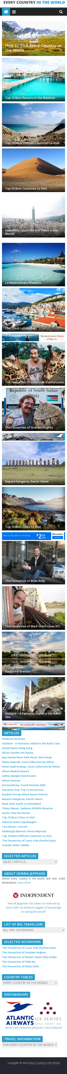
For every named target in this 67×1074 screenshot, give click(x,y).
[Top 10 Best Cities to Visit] (33, 489)
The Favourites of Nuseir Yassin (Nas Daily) (29, 957)
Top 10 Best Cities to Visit (23, 527)
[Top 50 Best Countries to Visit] (33, 151)
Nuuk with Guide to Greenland (21, 803)
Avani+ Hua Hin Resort (16, 813)
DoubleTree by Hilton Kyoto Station (25, 794)
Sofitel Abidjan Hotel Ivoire (19, 776)
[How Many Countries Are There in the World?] (33, 196)
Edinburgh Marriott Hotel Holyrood (24, 831)
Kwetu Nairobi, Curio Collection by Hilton (28, 762)
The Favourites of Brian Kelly (25, 581)
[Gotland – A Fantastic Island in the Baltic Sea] (33, 679)
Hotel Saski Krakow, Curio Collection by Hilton (31, 766)
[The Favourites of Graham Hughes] (33, 390)
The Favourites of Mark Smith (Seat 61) (32, 626)
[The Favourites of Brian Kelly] (33, 543)
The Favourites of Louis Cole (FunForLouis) (34, 382)
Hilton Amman (11, 780)
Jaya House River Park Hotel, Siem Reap (27, 757)
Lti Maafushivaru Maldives (23, 283)
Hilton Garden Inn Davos (17, 752)
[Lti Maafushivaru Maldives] (33, 245)
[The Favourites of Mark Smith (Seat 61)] (33, 588)
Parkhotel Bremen (18, 671)
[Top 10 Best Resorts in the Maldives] (33, 60)
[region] (33, 903)
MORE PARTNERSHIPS (18, 1027)
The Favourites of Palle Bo (19, 961)
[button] (33, 903)
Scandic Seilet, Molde (15, 845)
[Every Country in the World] (6, 12)
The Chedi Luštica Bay (20, 328)
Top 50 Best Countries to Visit (26, 188)
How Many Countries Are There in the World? (31, 232)
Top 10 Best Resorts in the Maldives (30, 98)
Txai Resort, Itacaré (14, 826)
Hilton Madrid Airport (15, 771)
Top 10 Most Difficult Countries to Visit (32, 143)
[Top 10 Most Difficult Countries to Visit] (33, 105)
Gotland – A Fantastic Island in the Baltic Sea (33, 715)
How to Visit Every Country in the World (33, 48)
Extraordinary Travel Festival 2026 (23, 785)
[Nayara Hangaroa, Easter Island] (33, 444)
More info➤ (24, 882)
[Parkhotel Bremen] (33, 634)
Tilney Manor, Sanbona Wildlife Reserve (27, 808)
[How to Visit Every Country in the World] (33, 23)
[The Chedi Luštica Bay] (33, 290)
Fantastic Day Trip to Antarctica (23, 789)
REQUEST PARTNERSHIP (47, 1027)
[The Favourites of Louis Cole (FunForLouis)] (33, 344)
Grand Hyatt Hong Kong (17, 748)
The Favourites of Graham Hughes (29, 427)
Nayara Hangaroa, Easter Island (26, 481)
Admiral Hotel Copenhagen (19, 822)
